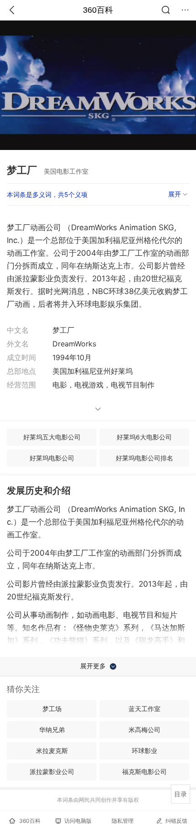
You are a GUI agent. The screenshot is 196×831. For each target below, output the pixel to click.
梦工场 (52, 708)
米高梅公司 (144, 729)
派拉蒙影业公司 (52, 771)
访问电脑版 (78, 820)
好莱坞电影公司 (52, 458)
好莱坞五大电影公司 (52, 437)
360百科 (98, 10)
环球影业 (144, 750)
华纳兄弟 (52, 729)
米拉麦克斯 (52, 750)
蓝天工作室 (144, 708)
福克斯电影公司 (144, 771)
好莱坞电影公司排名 (144, 458)
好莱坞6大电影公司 (144, 437)
